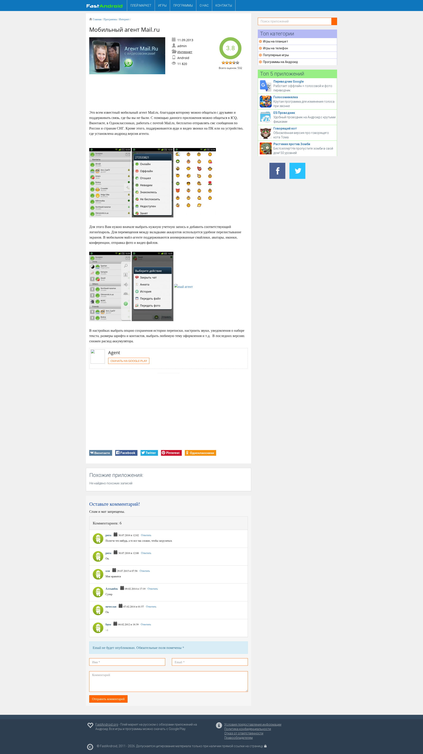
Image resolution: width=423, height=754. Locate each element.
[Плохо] (227, 62)
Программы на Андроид (280, 62)
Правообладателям (238, 737)
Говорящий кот (285, 128)
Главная (97, 19)
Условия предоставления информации (252, 724)
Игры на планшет (275, 41)
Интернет (124, 19)
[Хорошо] (234, 62)
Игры (162, 5)
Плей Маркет (140, 5)
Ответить (145, 535)
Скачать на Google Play (129, 361)
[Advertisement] (169, 93)
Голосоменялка (285, 97)
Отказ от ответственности (243, 733)
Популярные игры (276, 55)
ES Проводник (284, 113)
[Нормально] (230, 62)
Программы (183, 5)
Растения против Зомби (291, 144)
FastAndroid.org (106, 724)
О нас (204, 5)
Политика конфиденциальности (247, 729)
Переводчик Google (288, 81)
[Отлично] (237, 62)
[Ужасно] (223, 62)
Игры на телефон (275, 48)
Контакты (223, 5)
